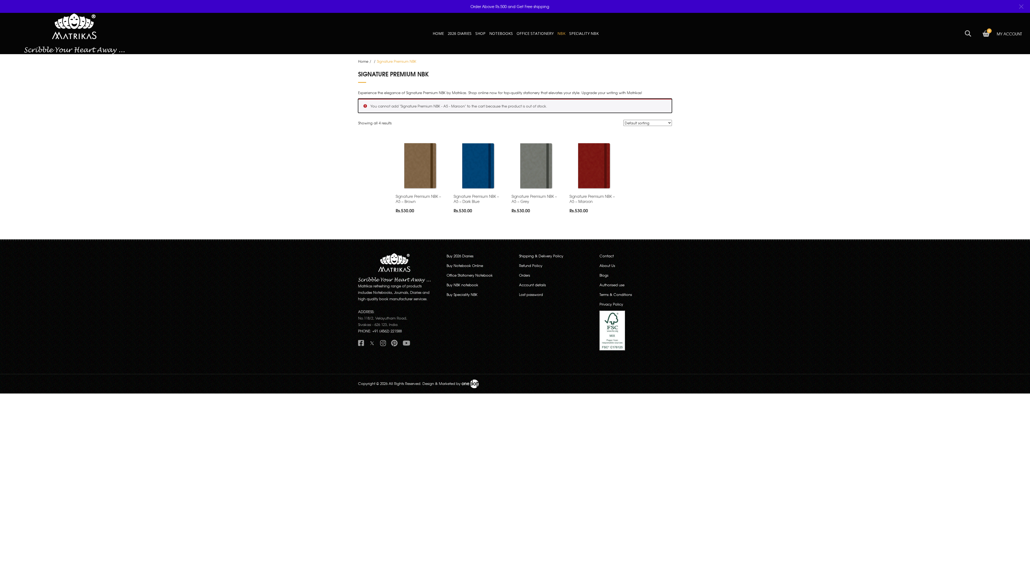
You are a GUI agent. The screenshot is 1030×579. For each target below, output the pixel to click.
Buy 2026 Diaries (460, 255)
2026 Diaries (460, 33)
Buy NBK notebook (462, 284)
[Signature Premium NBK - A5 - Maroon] (594, 166)
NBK (561, 33)
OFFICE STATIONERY (535, 33)
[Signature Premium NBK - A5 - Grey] (536, 166)
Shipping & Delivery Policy (541, 255)
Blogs (603, 275)
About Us (607, 265)
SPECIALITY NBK (584, 33)
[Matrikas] (74, 33)
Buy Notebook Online (465, 265)
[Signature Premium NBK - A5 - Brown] (421, 166)
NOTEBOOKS (501, 33)
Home (363, 61)
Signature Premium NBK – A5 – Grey (534, 199)
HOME (438, 33)
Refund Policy (530, 265)
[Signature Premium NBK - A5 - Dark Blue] (478, 166)
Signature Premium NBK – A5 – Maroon (592, 199)
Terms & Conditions (615, 294)
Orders (524, 275)
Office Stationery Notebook (470, 275)
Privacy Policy (611, 304)
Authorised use (611, 284)
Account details (532, 284)
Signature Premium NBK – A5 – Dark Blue (476, 199)
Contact (606, 255)
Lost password (531, 294)
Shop (480, 33)
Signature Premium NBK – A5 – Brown (418, 199)
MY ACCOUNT (1009, 33)
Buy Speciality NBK (462, 294)
